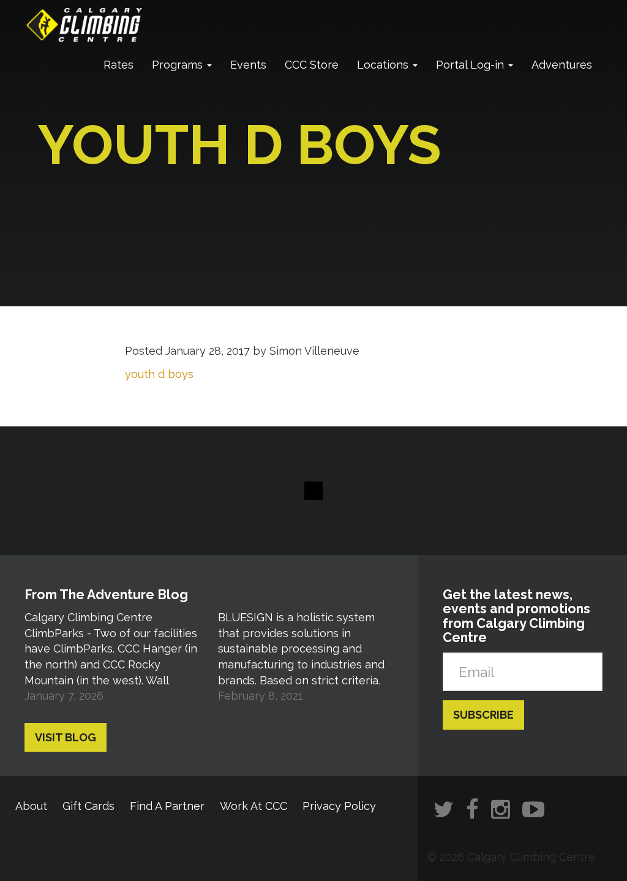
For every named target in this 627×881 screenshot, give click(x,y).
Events (248, 64)
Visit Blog (65, 737)
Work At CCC (253, 806)
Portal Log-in (471, 64)
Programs (179, 64)
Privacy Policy (339, 806)
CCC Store (312, 64)
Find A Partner (167, 806)
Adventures (561, 64)
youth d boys (159, 374)
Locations (384, 64)
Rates (118, 64)
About (31, 806)
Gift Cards (88, 806)
